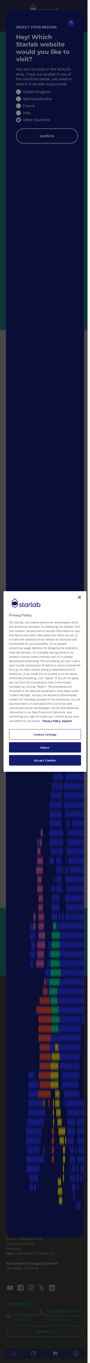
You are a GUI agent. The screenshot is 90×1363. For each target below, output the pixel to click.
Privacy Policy (51, 721)
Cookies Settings (45, 734)
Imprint (67, 721)
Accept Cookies (45, 760)
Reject (44, 747)
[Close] (79, 597)
